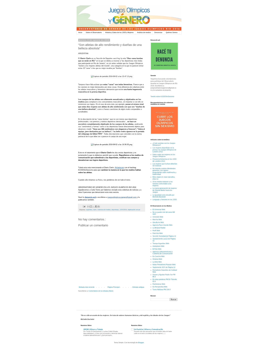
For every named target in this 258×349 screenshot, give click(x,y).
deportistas (115, 209)
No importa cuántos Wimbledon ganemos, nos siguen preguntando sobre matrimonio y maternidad (164, 171)
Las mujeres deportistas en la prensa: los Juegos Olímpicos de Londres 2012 (164, 150)
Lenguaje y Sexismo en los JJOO (165, 200)
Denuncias (158, 32)
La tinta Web (157, 262)
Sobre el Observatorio (94, 32)
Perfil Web (156, 231)
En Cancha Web (158, 256)
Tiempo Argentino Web (161, 243)
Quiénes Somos (172, 32)
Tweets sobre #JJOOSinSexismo (162, 96)
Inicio (80, 32)
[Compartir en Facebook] (96, 206)
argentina (89, 209)
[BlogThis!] (91, 206)
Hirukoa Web (157, 259)
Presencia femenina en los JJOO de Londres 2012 (164, 160)
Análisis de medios (144, 32)
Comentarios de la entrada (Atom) (101, 291)
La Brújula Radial (159, 228)
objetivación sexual (134, 209)
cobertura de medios (104, 209)
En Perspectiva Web (160, 287)
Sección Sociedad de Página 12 (164, 236)
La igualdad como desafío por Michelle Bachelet (163, 196)
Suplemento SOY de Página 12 (164, 267)
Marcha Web (157, 220)
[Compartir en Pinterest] (98, 206)
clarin (94, 209)
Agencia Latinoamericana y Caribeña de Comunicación (163, 253)
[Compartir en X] (93, 206)
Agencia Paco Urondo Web (162, 225)
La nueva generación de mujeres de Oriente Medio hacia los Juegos (165, 190)
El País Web (157, 249)
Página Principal (114, 287)
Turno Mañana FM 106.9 (162, 290)
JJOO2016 (123, 209)
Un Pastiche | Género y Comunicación (148, 329)
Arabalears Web (158, 246)
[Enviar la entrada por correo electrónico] (84, 206)
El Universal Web (159, 209)
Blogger (141, 342)
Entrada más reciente (86, 287)
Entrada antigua (138, 287)
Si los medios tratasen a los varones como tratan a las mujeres (163, 184)
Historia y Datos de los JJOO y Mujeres (119, 32)
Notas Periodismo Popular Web (164, 265)
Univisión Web (158, 217)
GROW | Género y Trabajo (93, 329)
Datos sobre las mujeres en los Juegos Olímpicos (164, 155)
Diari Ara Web (158, 233)
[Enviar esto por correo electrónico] (88, 206)
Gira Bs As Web (158, 222)
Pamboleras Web (159, 284)
